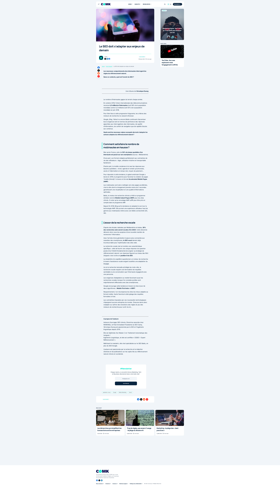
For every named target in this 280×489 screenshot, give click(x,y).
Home (103, 66)
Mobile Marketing (122, 392)
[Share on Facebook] (98, 67)
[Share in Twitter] (98, 70)
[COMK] (101, 58)
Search (130, 392)
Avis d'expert (142, 56)
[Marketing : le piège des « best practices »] (169, 418)
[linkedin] (107, 58)
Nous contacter (99, 483)
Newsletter (177, 4)
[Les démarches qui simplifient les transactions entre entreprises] (110, 418)
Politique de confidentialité (135, 483)
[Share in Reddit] (98, 73)
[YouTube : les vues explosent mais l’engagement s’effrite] (172, 51)
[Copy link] (98, 76)
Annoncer (115, 483)
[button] (99, 4)
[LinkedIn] (102, 480)
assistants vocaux (107, 392)
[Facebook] (97, 480)
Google (114, 392)
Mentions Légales (123, 483)
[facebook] (109, 58)
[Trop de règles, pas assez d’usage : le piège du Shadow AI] (140, 418)
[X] (99, 480)
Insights (164, 10)
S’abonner (107, 483)
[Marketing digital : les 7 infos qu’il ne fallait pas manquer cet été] (172, 24)
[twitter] (105, 58)
